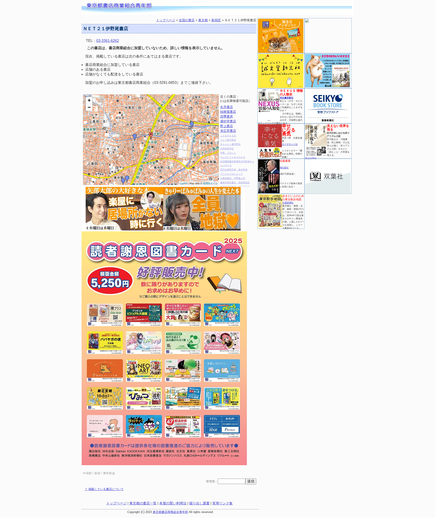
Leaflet (183, 183)
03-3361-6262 (107, 41)
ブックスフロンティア (231, 174)
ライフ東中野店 (228, 140)
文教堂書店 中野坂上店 (232, 178)
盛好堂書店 (228, 121)
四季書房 (226, 116)
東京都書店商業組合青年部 (170, 512)
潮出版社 (284, 167)
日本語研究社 (227, 148)
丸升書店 (226, 107)
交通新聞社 (288, 202)
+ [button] (89, 100)
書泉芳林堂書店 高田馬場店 (235, 182)
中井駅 (87, 473)
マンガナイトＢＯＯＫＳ (232, 157)
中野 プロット (228, 153)
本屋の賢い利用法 (172, 503)
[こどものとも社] (134, 137)
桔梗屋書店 (228, 112)
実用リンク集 (222, 503)
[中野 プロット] (123, 181)
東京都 (203, 20)
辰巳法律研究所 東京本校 (233, 169)
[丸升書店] (192, 124)
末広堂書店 (228, 131)
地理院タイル (210, 183)
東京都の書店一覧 (143, 503)
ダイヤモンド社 (290, 144)
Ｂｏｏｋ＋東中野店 (230, 144)
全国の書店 (187, 20)
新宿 (97, 473)
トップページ (165, 20)
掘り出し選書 (199, 503)
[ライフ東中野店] (127, 179)
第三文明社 (311, 158)
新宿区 (216, 20)
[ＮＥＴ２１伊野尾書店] (151, 136)
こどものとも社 (228, 135)
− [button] (89, 107)
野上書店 (226, 126)
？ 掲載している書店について (104, 489)
